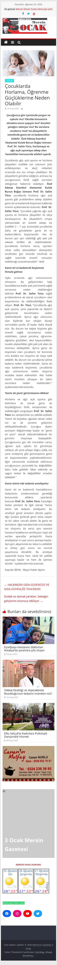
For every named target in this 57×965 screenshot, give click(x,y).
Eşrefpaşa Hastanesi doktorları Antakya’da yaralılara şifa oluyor (24, 648)
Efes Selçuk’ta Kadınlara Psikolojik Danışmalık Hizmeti (25, 735)
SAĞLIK (9, 80)
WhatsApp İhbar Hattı (14, 903)
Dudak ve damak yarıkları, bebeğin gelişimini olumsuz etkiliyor (26, 599)
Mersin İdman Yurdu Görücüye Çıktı (34, 9)
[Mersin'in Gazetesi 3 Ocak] (6, 42)
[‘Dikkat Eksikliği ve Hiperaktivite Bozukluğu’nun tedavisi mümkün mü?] (29, 661)
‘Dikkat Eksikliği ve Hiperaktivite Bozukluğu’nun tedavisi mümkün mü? (28, 691)
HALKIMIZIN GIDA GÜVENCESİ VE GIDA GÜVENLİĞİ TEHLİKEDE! (26, 587)
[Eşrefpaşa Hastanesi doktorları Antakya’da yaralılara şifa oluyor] (29, 618)
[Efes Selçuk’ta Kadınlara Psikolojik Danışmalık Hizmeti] (29, 704)
